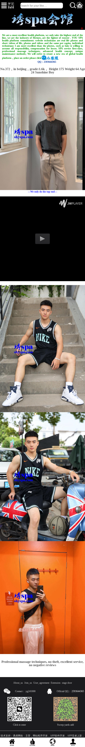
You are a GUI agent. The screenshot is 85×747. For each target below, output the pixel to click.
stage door (67, 682)
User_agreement (41, 682)
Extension (55, 682)
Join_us (28, 682)
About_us (18, 682)
